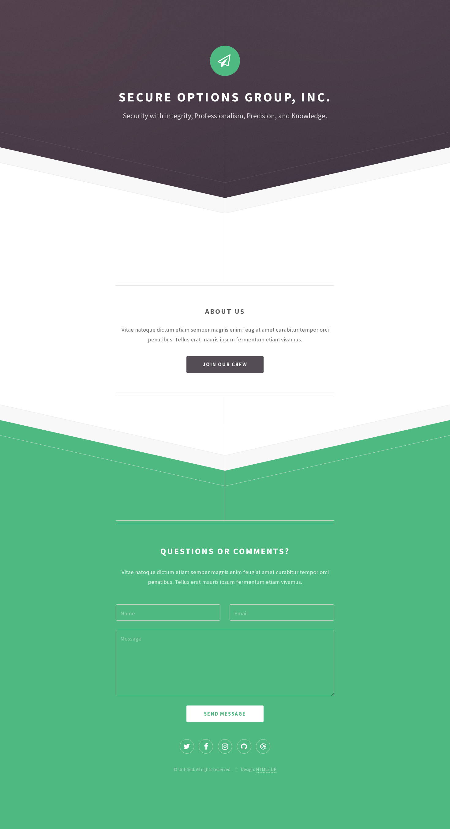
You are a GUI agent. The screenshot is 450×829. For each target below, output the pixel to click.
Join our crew (225, 364)
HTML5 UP (266, 769)
